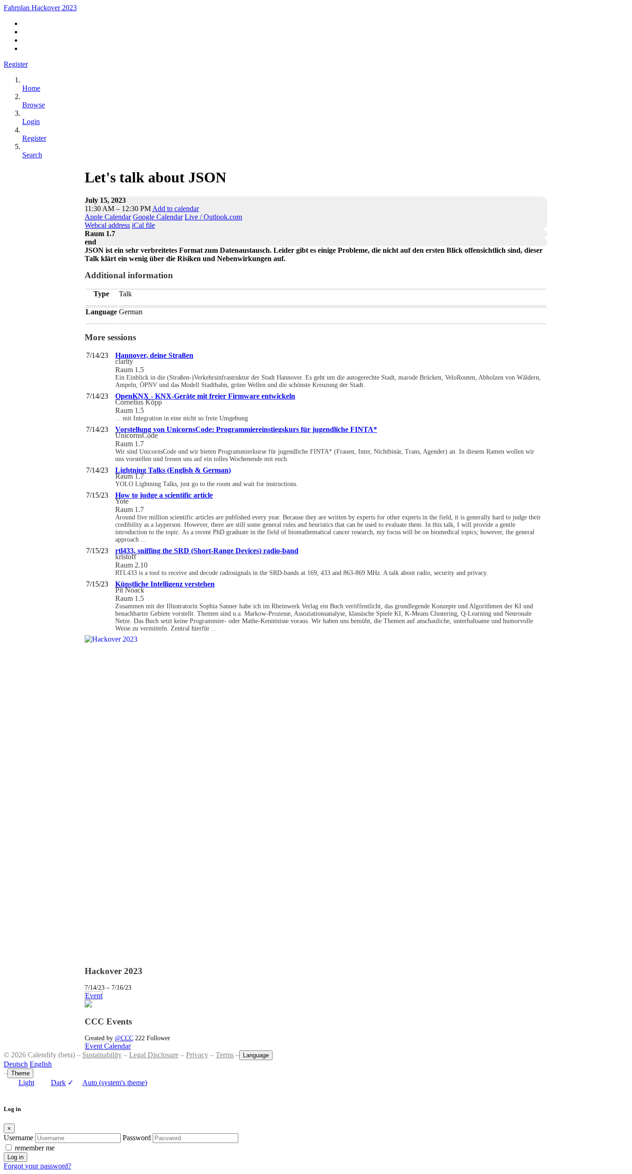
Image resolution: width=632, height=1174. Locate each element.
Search (32, 155)
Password (137, 1138)
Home (31, 88)
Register (16, 64)
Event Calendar (107, 1046)
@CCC (124, 1038)
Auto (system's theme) (107, 1083)
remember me (35, 1148)
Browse (33, 105)
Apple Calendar (108, 217)
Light (26, 1083)
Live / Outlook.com (213, 217)
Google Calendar (158, 217)
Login (31, 121)
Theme (20, 1073)
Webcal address (107, 225)
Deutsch (16, 1064)
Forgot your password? (37, 1166)
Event (93, 995)
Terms (225, 1055)
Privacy (197, 1055)
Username (18, 1138)
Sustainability (102, 1055)
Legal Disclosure (154, 1055)
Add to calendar (175, 208)
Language (256, 1055)
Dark (58, 1083)
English (41, 1064)
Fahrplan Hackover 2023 (40, 8)
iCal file (143, 225)
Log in (15, 1157)
